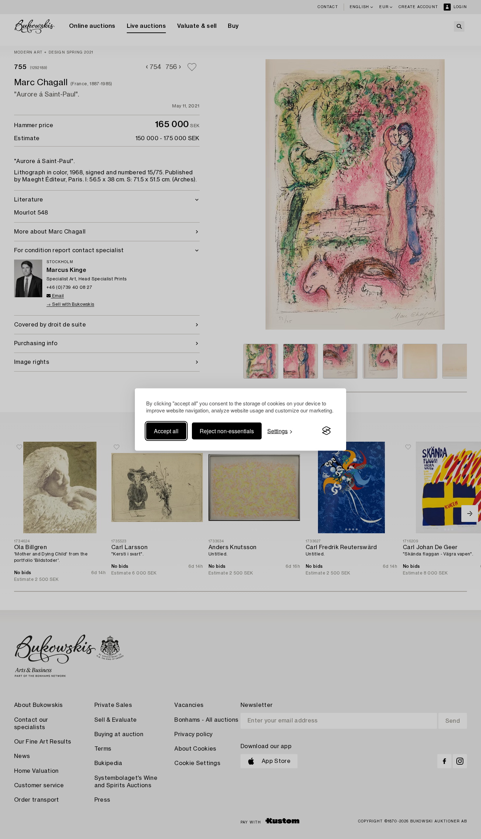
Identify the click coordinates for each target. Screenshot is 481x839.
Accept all (166, 431)
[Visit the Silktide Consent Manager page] (326, 430)
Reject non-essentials (227, 431)
